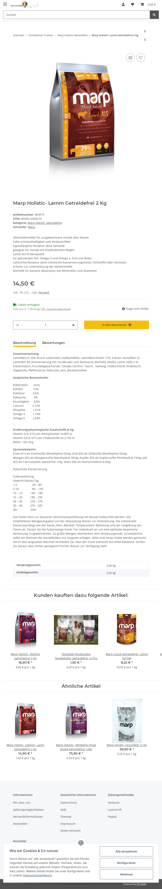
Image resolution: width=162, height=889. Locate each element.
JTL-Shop (141, 884)
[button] (123, 4)
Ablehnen (126, 874)
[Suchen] (154, 14)
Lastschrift (115, 810)
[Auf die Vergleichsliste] (130, 57)
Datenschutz (68, 802)
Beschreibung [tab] (24, 343)
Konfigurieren (126, 862)
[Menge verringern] (17, 325)
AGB (63, 810)
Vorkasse (114, 802)
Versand (43, 292)
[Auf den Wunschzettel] (140, 57)
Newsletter (20, 824)
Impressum (67, 824)
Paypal (112, 816)
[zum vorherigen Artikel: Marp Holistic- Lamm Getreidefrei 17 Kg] (145, 39)
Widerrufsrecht (70, 830)
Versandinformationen (28, 816)
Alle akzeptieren (126, 851)
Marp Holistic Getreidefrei (45, 223)
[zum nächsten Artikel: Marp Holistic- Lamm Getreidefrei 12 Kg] (145, 31)
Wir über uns (21, 802)
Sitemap (65, 816)
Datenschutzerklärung (37, 875)
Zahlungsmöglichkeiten (28, 810)
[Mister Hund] (24, 4)
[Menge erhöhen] (73, 325)
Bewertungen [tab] (53, 343)
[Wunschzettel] (132, 4)
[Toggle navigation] (5, 2)
